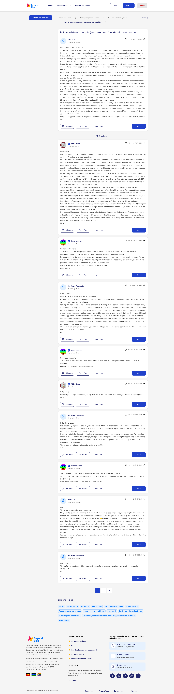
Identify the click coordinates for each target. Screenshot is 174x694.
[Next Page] (109, 590)
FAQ (72, 645)
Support (142, 5)
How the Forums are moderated (84, 650)
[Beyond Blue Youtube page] (119, 680)
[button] (63, 126)
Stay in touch (72, 680)
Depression (85, 606)
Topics (50, 6)
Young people (64, 620)
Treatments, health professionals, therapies (99, 615)
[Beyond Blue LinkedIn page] (138, 680)
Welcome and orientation (126, 615)
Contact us (89, 691)
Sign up (128, 5)
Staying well (111, 611)
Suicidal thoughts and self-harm (130, 611)
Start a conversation (40, 18)
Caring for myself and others (89, 18)
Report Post (98, 126)
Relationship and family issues (117, 18)
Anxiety (61, 606)
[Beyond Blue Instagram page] (125, 680)
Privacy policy (119, 691)
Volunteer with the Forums (81, 659)
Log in (115, 5)
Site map (134, 691)
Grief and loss (97, 606)
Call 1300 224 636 (126, 644)
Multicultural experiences (114, 606)
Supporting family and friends (69, 615)
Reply (139, 126)
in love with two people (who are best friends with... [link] (82, 22)
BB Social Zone (72, 606)
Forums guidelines (82, 6)
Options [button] (144, 18)
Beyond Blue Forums (35, 5)
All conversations (64, 6)
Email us (121, 665)
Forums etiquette (78, 654)
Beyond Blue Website (35, 639)
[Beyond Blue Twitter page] (131, 680)
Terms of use (104, 691)
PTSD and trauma (132, 606)
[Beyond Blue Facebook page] (112, 680)
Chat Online (123, 655)
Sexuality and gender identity (94, 611)
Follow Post (83, 126)
